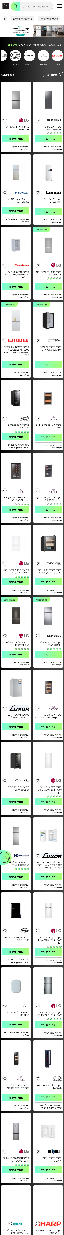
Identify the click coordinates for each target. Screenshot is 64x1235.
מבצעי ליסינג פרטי (49, 18)
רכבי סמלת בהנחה (22, 18)
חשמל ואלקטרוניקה (52, 44)
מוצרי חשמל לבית (29, 44)
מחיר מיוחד (48, 138)
